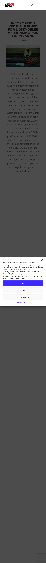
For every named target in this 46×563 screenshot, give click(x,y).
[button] (42, 260)
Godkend (23, 283)
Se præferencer (23, 297)
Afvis (23, 290)
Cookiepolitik (21, 302)
